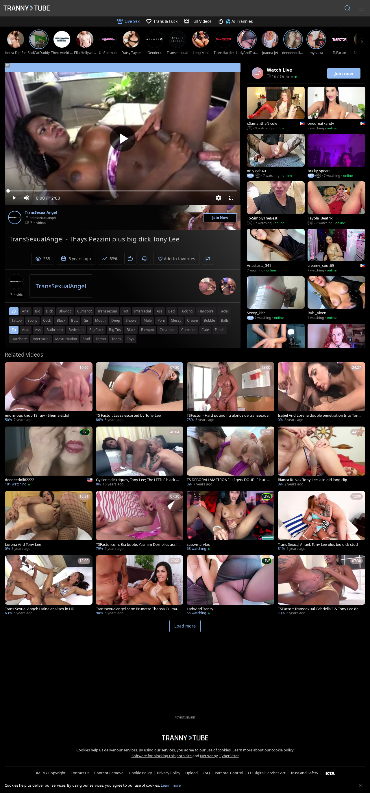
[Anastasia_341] (276, 251)
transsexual (107, 311)
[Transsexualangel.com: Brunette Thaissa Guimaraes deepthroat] (140, 585)
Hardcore (19, 338)
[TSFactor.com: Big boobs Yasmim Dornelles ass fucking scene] (140, 521)
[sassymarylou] (230, 521)
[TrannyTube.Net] (26, 8)
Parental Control (229, 772)
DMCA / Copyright (50, 772)
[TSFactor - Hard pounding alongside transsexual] (230, 392)
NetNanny (209, 755)
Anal (25, 329)
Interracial (41, 338)
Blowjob (147, 329)
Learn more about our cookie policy (263, 750)
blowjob (65, 311)
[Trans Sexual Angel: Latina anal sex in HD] (48, 585)
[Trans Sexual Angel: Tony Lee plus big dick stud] (321, 521)
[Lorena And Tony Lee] (48, 521)
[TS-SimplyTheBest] (276, 203)
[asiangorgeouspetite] (276, 346)
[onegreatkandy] (336, 109)
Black (131, 329)
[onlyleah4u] (276, 156)
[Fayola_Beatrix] (336, 203)
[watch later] (11, 369)
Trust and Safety (304, 772)
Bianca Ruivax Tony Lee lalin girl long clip (312, 480)
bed (171, 311)
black (61, 320)
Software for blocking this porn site (162, 755)
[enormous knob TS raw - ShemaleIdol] (48, 392)
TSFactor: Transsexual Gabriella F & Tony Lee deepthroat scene (320, 609)
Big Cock (96, 329)
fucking (186, 311)
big (37, 311)
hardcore (206, 311)
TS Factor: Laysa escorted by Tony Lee (128, 415)
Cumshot (188, 329)
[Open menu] (361, 8)
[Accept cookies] (360, 785)
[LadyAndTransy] (230, 585)
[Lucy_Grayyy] (336, 346)
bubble (209, 320)
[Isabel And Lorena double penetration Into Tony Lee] (321, 392)
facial (224, 311)
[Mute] (26, 198)
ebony (32, 320)
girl (86, 320)
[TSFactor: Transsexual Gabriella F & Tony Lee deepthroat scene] (321, 585)
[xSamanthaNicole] (276, 109)
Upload (191, 772)
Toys (130, 338)
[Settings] (218, 198)
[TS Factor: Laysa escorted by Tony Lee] (140, 392)
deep (115, 320)
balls (225, 320)
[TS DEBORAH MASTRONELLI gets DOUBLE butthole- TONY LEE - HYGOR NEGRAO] (230, 457)
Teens (116, 338)
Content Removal (109, 772)
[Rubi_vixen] (336, 298)
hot (125, 311)
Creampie (167, 329)
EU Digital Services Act (267, 772)
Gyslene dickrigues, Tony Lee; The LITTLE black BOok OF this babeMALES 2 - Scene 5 (137, 480)
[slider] (122, 190)
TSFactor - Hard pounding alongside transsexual (228, 415)
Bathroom (55, 329)
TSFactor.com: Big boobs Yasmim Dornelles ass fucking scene (138, 544)
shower (132, 320)
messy (176, 320)
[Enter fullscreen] (231, 198)
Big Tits (115, 329)
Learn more (171, 785)
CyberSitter (229, 755)
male (148, 320)
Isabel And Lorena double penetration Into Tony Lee (319, 415)
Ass (38, 329)
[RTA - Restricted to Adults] (330, 773)
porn (161, 320)
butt (74, 320)
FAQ (206, 772)
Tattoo (101, 338)
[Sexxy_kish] (276, 298)
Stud (86, 338)
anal (25, 311)
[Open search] (347, 8)
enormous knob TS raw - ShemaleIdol (37, 415)
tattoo (17, 320)
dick (49, 311)
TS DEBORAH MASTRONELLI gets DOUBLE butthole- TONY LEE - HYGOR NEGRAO (229, 480)
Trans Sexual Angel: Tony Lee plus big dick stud (318, 544)
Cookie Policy (140, 772)
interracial (142, 311)
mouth (100, 320)
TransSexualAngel (41, 213)
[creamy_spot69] (336, 251)
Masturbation (66, 338)
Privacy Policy (168, 772)
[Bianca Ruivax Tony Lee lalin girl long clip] (321, 457)
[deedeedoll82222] (48, 457)
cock (47, 320)
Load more (185, 626)
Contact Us (80, 772)
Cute (205, 329)
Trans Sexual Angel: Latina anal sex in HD (39, 609)
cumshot (84, 311)
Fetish (219, 329)
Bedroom (76, 329)
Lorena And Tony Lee (23, 544)
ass (159, 311)
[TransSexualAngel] (14, 217)
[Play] (123, 139)
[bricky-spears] (336, 156)
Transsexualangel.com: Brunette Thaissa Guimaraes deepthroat (138, 609)
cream (192, 320)
